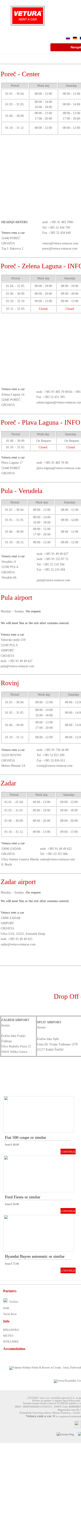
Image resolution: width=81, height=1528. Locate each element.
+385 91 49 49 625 (59, 848)
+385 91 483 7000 (61, 222)
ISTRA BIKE (11, 1341)
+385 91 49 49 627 (56, 554)
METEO (8, 1335)
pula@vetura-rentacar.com (53, 580)
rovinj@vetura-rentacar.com (54, 765)
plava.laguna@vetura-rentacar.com (58, 468)
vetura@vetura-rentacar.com (60, 243)
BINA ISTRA (11, 1329)
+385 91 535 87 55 (56, 559)
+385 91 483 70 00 (56, 392)
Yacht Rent (10, 1314)
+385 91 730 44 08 (56, 750)
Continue (68, 1151)
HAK (6, 1308)
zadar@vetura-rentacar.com (57, 859)
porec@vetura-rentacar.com (59, 248)
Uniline (13, 1301)
